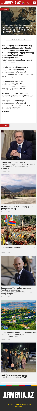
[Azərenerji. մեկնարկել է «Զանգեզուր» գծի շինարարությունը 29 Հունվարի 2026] (18, 174)
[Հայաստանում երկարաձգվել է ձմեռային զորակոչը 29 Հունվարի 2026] (18, 214)
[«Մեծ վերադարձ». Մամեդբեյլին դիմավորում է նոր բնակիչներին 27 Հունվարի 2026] (18, 342)
